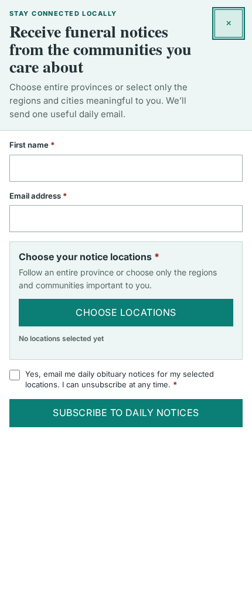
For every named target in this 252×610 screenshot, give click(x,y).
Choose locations (126, 312)
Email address (53, 195)
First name (47, 144)
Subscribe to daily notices (126, 412)
